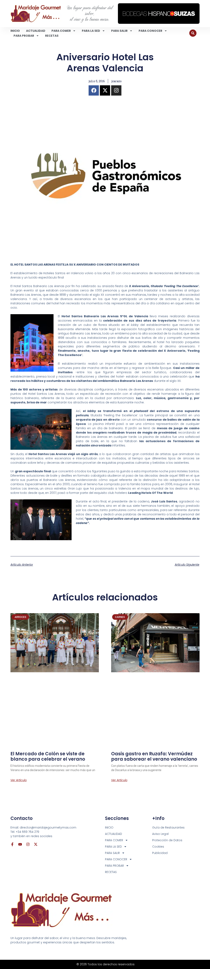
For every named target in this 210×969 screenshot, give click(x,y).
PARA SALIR (119, 31)
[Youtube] (20, 844)
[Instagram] (116, 90)
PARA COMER (61, 31)
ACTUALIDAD (35, 31)
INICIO (15, 31)
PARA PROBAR (24, 36)
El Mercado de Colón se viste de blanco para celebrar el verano (47, 756)
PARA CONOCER (150, 31)
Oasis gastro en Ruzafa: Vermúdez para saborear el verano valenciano (154, 756)
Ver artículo (18, 780)
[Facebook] (94, 90)
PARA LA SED (91, 31)
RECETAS (51, 36)
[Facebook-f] (12, 844)
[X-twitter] (105, 90)
